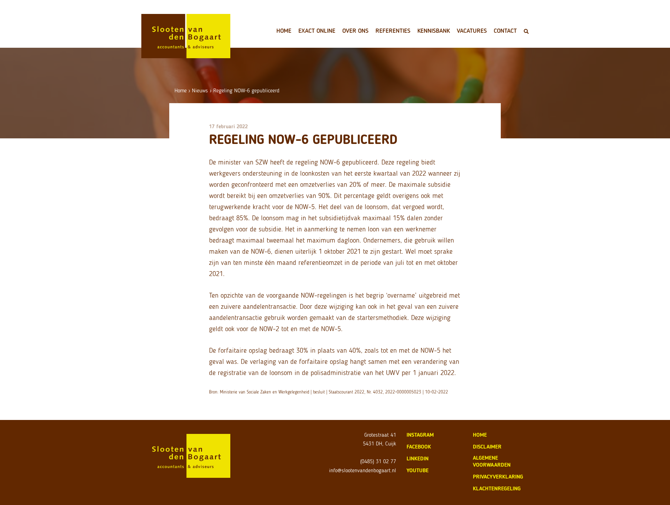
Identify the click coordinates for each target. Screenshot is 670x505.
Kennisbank (433, 31)
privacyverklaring (498, 476)
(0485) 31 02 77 (378, 461)
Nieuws (200, 90)
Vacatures (472, 31)
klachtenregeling (497, 488)
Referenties (392, 31)
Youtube (418, 470)
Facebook (419, 446)
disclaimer (487, 446)
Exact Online (316, 31)
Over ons (355, 31)
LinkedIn (418, 458)
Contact (505, 31)
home (480, 434)
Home (283, 31)
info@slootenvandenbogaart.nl (362, 470)
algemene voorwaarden (492, 461)
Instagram (420, 434)
